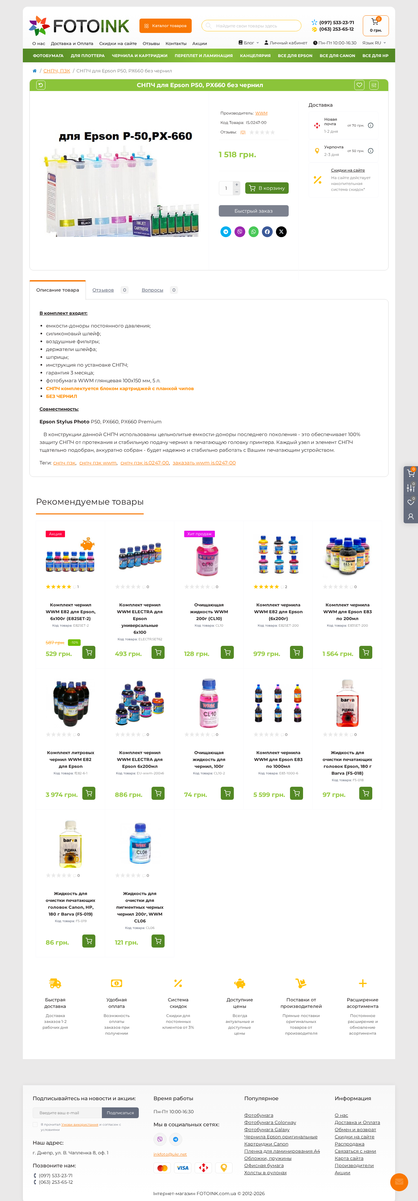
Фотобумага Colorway (270, 1122)
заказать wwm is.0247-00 (204, 463)
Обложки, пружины (268, 1158)
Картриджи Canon (266, 1144)
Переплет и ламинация (204, 55)
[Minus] (236, 191)
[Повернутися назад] (40, 85)
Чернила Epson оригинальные (281, 1137)
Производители (354, 1165)
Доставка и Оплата (72, 43)
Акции (199, 43)
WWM (261, 113)
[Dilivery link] (370, 125)
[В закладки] (359, 85)
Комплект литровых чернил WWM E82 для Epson (70, 759)
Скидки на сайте (118, 43)
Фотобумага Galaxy (267, 1130)
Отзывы (151, 43)
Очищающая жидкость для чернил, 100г (209, 759)
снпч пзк (64, 463)
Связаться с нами (355, 1151)
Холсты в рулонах (265, 1173)
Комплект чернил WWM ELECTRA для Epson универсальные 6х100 (140, 618)
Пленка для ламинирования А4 (282, 1151)
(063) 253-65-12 (336, 29)
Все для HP (375, 55)
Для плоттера (88, 55)
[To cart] (88, 652)
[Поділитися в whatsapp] (254, 231)
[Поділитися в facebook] (267, 231)
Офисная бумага (264, 1165)
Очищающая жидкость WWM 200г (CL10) (209, 611)
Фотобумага (48, 55)
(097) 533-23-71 (336, 22)
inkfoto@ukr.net (170, 1154)
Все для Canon (337, 55)
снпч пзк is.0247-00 (145, 463)
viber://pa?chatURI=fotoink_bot (160, 1139)
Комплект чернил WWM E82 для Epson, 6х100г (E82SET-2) (70, 611)
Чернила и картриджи (140, 55)
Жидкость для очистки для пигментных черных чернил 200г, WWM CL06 (140, 907)
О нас (38, 43)
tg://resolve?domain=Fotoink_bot (175, 1139)
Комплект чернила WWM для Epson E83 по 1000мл (278, 759)
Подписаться (120, 1112)
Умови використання (79, 1124)
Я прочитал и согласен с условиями (81, 1127)
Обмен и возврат (355, 1130)
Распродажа (349, 1144)
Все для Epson (295, 55)
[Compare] (95, 555)
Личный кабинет (288, 42)
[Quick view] (95, 531)
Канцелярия (255, 55)
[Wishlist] (95, 543)
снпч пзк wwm (98, 463)
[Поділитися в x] (281, 231)
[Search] (208, 25)
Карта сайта (349, 1158)
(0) (243, 132)
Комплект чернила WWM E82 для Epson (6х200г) (278, 611)
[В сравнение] (373, 85)
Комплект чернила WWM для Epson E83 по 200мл (347, 611)
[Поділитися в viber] (239, 231)
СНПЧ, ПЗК (56, 71)
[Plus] (236, 184)
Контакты (176, 43)
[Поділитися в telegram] (225, 231)
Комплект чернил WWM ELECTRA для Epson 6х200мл (140, 759)
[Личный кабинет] (411, 516)
